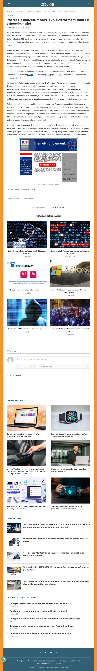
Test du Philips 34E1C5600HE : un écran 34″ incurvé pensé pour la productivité (56, 568)
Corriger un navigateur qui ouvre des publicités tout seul (38, 611)
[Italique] (21, 366)
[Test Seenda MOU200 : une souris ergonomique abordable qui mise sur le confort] (14, 556)
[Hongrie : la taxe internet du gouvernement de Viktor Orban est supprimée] (70, 312)
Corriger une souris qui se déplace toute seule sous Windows (40, 633)
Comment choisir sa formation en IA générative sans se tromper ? (66, 507)
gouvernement (29, 198)
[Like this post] (53, 207)
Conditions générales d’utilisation (41, 661)
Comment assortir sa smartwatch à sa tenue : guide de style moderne (70, 435)
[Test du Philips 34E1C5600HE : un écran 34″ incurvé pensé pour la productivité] (14, 570)
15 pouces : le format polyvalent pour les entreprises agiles (68, 470)
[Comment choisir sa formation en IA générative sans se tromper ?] (70, 491)
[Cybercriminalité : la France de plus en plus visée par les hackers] (27, 312)
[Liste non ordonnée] (34, 366)
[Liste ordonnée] (31, 366)
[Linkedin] (51, 652)
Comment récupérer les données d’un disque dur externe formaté (23, 435)
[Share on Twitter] (58, 207)
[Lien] (44, 366)
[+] (50, 366)
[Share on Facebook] (55, 207)
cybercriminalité (14, 198)
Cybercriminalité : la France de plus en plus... (27, 329)
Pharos (30, 75)
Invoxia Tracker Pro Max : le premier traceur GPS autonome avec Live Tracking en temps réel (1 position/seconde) (26, 471)
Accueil (9, 11)
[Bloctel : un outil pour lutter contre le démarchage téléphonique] (27, 273)
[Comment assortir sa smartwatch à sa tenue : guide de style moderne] (70, 418)
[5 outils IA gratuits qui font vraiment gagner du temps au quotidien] (26, 491)
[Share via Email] (63, 207)
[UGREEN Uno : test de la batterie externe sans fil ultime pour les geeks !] (14, 542)
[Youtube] (56, 652)
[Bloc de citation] (37, 366)
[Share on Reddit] (60, 207)
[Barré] (27, 366)
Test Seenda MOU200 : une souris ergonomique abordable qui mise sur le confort (54, 554)
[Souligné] (24, 366)
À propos (20, 661)
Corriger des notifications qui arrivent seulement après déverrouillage (45, 618)
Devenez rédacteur (43, 664)
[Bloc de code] (40, 366)
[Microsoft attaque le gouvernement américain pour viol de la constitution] (70, 273)
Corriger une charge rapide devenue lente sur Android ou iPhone (42, 626)
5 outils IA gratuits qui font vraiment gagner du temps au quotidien (26, 507)
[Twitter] (45, 652)
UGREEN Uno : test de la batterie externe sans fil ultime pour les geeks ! (55, 540)
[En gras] (17, 366)
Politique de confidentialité (69, 661)
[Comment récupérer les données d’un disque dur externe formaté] (26, 418)
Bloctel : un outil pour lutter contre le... (27, 290)
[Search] (88, 3)
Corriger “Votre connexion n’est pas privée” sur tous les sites (40, 604)
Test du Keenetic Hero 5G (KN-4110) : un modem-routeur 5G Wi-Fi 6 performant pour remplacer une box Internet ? (56, 525)
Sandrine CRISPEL (15, 27)
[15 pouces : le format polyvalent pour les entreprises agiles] (70, 453)
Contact (58, 664)
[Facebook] (40, 652)
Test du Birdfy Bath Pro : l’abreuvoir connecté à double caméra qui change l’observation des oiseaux (56, 582)
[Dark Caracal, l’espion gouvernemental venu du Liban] (70, 234)
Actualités (20, 11)
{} (47, 366)
